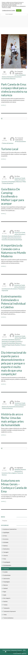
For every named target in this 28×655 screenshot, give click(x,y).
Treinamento (6, 608)
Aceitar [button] (18, 10)
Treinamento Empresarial (9, 611)
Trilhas (24, 181)
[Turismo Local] (14, 126)
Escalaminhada (6, 78)
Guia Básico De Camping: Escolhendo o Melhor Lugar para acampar (12, 196)
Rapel (8, 345)
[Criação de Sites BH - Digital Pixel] (14, 652)
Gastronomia (6, 578)
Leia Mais (3, 105)
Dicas (9, 238)
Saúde (12, 345)
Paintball (4, 345)
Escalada (11, 239)
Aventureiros (10, 76)
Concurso (5, 555)
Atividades (22, 75)
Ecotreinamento (16, 238)
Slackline (17, 345)
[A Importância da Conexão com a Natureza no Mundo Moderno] (14, 227)
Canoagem (5, 238)
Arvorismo (22, 180)
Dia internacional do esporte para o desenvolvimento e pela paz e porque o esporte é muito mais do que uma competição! (13, 363)
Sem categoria (12, 473)
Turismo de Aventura (7, 143)
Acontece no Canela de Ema (9, 529)
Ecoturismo (18, 76)
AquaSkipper (22, 338)
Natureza (12, 78)
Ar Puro (17, 75)
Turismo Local (9, 149)
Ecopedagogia (6, 562)
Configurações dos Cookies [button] (8, 10)
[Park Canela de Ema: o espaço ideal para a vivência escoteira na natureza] (14, 51)
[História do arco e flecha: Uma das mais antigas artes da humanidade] (14, 397)
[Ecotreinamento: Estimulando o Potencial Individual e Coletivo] (14, 279)
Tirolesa (23, 345)
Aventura (4, 76)
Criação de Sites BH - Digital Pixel (19, 653)
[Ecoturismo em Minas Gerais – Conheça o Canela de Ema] (14, 456)
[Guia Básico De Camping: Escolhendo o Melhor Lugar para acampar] (14, 172)
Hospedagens (12, 181)
